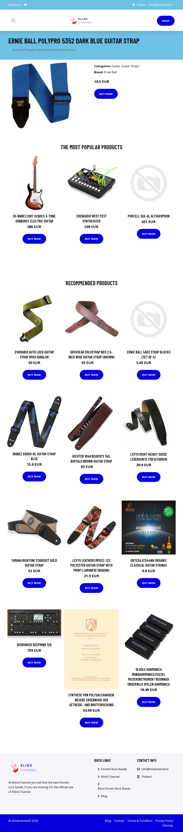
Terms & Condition (139, 821)
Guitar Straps (130, 66)
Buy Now (106, 94)
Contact (119, 821)
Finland (141, 4)
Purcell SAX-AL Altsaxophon (149, 216)
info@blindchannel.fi (160, 4)
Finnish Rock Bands (114, 769)
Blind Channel (110, 777)
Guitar (116, 66)
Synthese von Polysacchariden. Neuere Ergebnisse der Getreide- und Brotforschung (91, 700)
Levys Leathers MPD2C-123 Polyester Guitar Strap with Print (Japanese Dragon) (91, 565)
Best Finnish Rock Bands (114, 789)
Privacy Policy (164, 821)
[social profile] (25, 4)
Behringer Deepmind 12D (34, 644)
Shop (165, 21)
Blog (104, 796)
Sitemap (167, 825)
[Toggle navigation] (13, 20)
